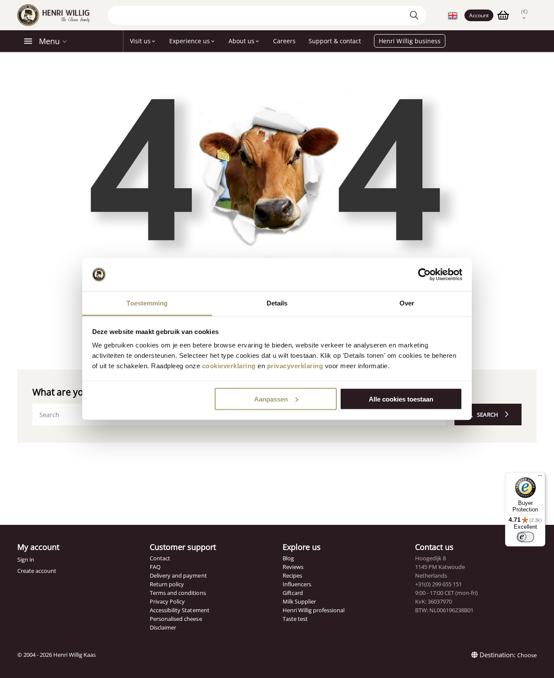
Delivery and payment (178, 575)
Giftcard (293, 593)
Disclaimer (163, 627)
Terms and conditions (178, 593)
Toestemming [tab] (146, 303)
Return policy (167, 584)
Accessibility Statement (179, 610)
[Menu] (540, 477)
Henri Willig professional (314, 610)
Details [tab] (277, 303)
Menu (49, 41)
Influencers (297, 584)
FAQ (155, 567)
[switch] (525, 537)
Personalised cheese (176, 619)
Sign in (25, 559)
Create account (36, 571)
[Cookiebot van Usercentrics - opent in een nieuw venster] (424, 274)
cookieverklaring (229, 366)
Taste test (295, 619)
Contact (160, 558)
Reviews (293, 567)
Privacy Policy (167, 601)
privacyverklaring (295, 366)
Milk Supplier (299, 601)
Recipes (292, 575)
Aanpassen (271, 398)
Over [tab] (406, 303)
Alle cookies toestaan (401, 398)
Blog (288, 558)
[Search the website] (415, 15)
